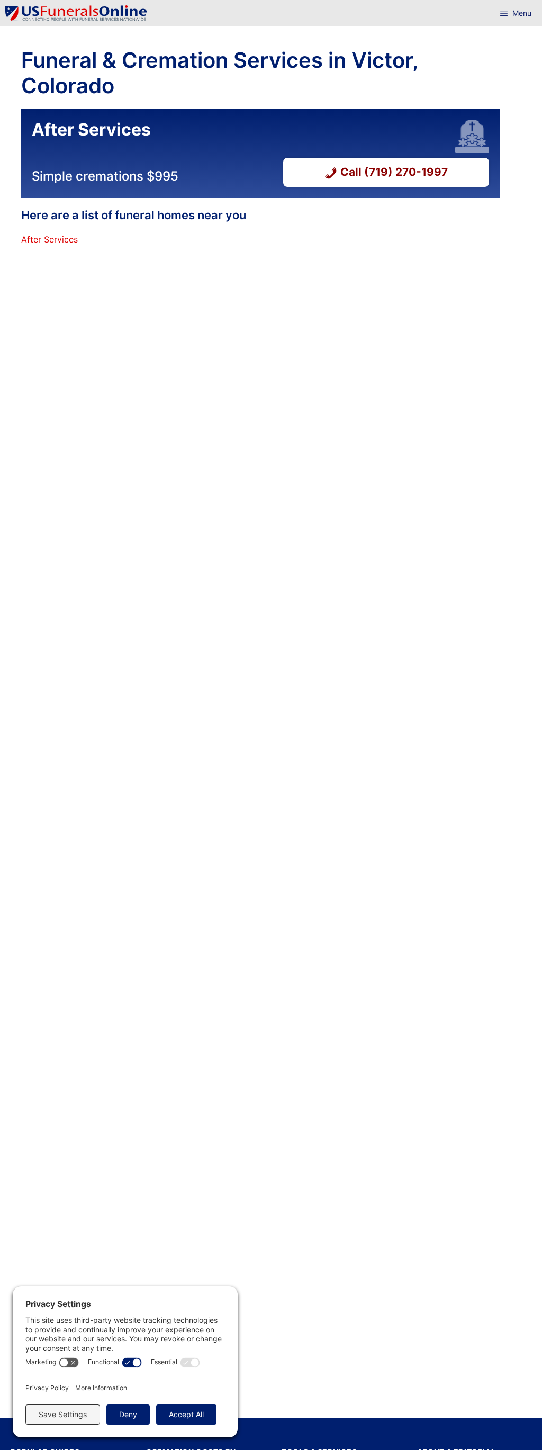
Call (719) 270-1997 (394, 171)
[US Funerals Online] (76, 13)
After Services (49, 239)
